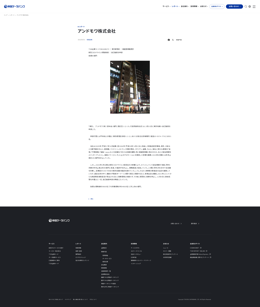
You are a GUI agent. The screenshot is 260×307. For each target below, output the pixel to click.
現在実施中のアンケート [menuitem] (170, 254)
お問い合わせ (175, 224)
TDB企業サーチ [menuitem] (54, 264)
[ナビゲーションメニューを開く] (254, 7)
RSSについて (93, 299)
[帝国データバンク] (14, 6)
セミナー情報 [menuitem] (167, 251)
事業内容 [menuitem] (104, 252)
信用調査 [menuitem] (105, 255)
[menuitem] (200, 248)
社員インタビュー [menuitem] (136, 254)
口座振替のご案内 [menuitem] (54, 260)
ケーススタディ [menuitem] (135, 248)
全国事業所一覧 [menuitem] (106, 271)
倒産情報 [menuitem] (78, 248)
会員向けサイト (195, 244)
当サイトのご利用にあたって (56, 299)
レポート (12, 15)
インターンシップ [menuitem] (136, 264)
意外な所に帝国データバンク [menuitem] (110, 287)
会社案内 (104, 244)
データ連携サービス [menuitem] (55, 257)
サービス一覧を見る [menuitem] (55, 251)
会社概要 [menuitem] (104, 265)
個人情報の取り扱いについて (80, 299)
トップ (6, 15)
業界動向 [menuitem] (78, 254)
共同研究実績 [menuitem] (167, 257)
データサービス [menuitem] (107, 259)
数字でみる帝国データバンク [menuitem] (110, 280)
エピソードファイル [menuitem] (136, 251)
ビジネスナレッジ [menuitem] (81, 257)
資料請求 (194, 224)
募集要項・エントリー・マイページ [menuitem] (141, 260)
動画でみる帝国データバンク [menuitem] (110, 277)
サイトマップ (68, 299)
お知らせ (166, 244)
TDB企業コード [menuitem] (53, 254)
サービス (51, 244)
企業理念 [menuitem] (104, 248)
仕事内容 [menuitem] (133, 257)
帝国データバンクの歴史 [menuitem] (108, 284)
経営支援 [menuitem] (105, 262)
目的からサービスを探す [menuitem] (56, 248)
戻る (92, 199)
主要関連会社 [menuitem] (105, 274)
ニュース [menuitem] (165, 248)
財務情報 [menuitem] (104, 268)
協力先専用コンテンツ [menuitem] (82, 260)
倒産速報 (89, 40)
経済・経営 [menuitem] (79, 251)
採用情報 (134, 244)
